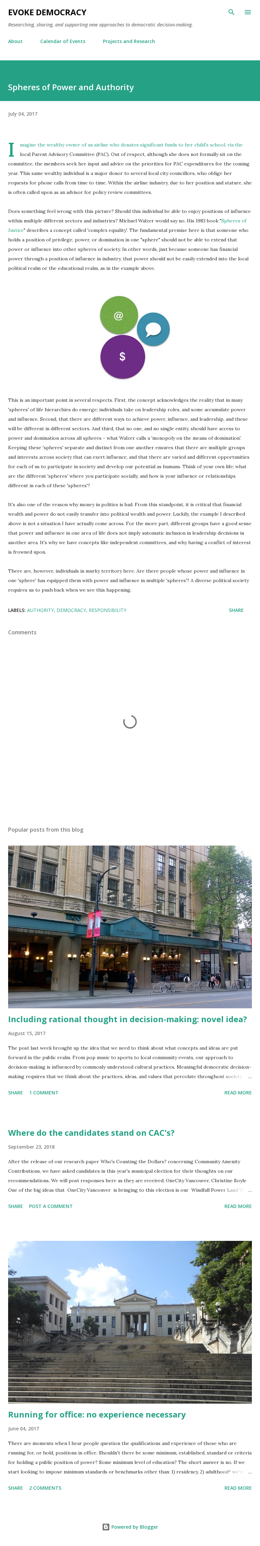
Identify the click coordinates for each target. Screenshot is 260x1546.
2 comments (45, 1488)
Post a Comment (51, 1206)
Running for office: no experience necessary (97, 1414)
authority (40, 610)
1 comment (44, 1092)
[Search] (232, 12)
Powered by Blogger (134, 1527)
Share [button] (236, 610)
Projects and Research (129, 41)
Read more (238, 1092)
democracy (71, 610)
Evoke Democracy (47, 12)
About (15, 41)
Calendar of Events (62, 41)
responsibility (107, 610)
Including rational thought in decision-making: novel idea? (127, 1019)
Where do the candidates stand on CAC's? (91, 1132)
